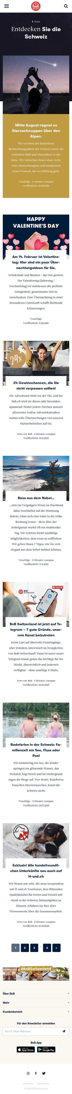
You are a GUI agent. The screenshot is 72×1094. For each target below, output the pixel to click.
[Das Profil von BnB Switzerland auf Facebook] (36, 1074)
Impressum (28, 1083)
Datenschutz (43, 1083)
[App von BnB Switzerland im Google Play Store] (46, 1049)
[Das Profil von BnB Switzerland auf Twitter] (43, 1074)
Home (37, 21)
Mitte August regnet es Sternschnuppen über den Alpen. (36, 130)
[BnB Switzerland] (36, 6)
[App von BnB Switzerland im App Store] (26, 1049)
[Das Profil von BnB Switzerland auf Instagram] (28, 1074)
